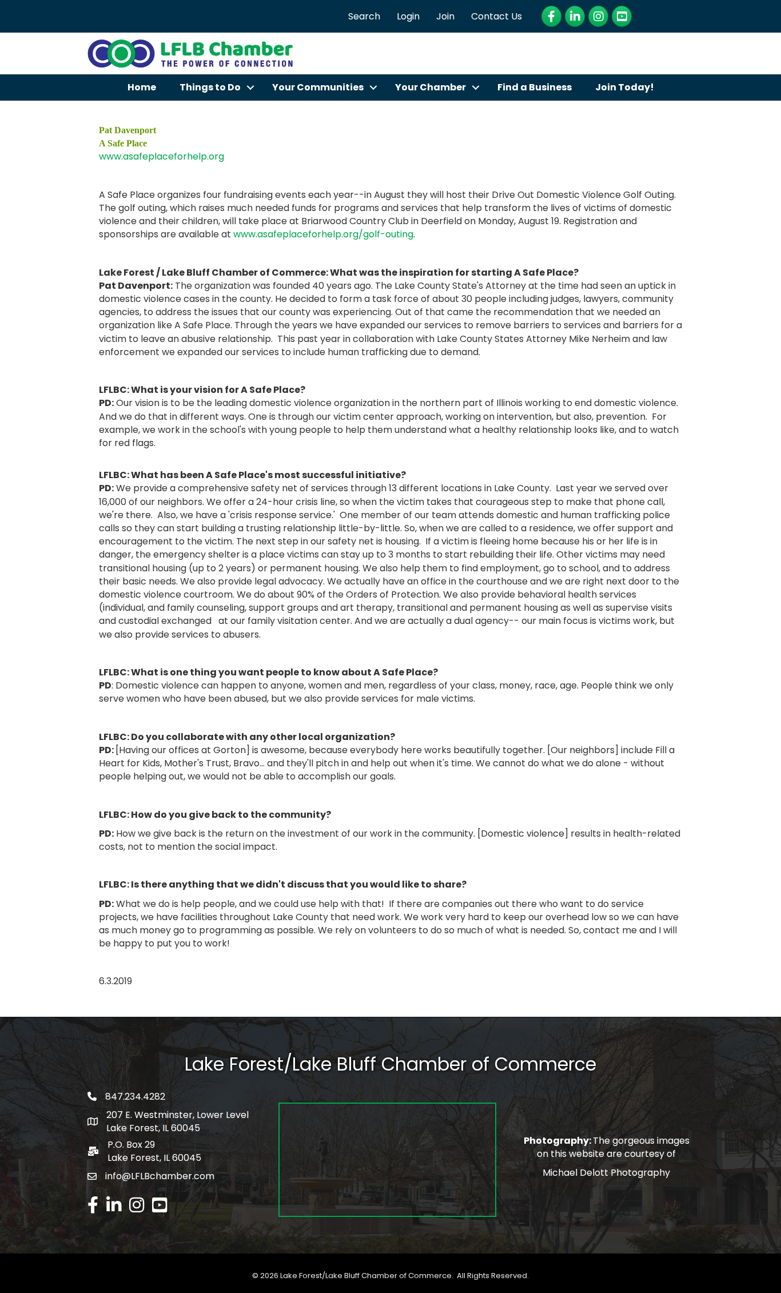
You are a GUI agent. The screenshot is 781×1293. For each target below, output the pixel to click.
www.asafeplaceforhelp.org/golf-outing (323, 234)
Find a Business (534, 87)
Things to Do (210, 87)
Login (408, 16)
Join (445, 16)
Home (141, 87)
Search (364, 16)
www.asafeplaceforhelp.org (161, 156)
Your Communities (318, 87)
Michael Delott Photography (606, 1172)
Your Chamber (430, 87)
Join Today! (624, 87)
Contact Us (496, 16)
